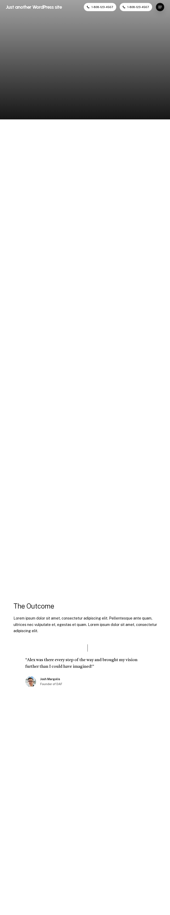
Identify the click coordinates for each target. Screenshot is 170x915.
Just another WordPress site (34, 7)
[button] (160, 7)
